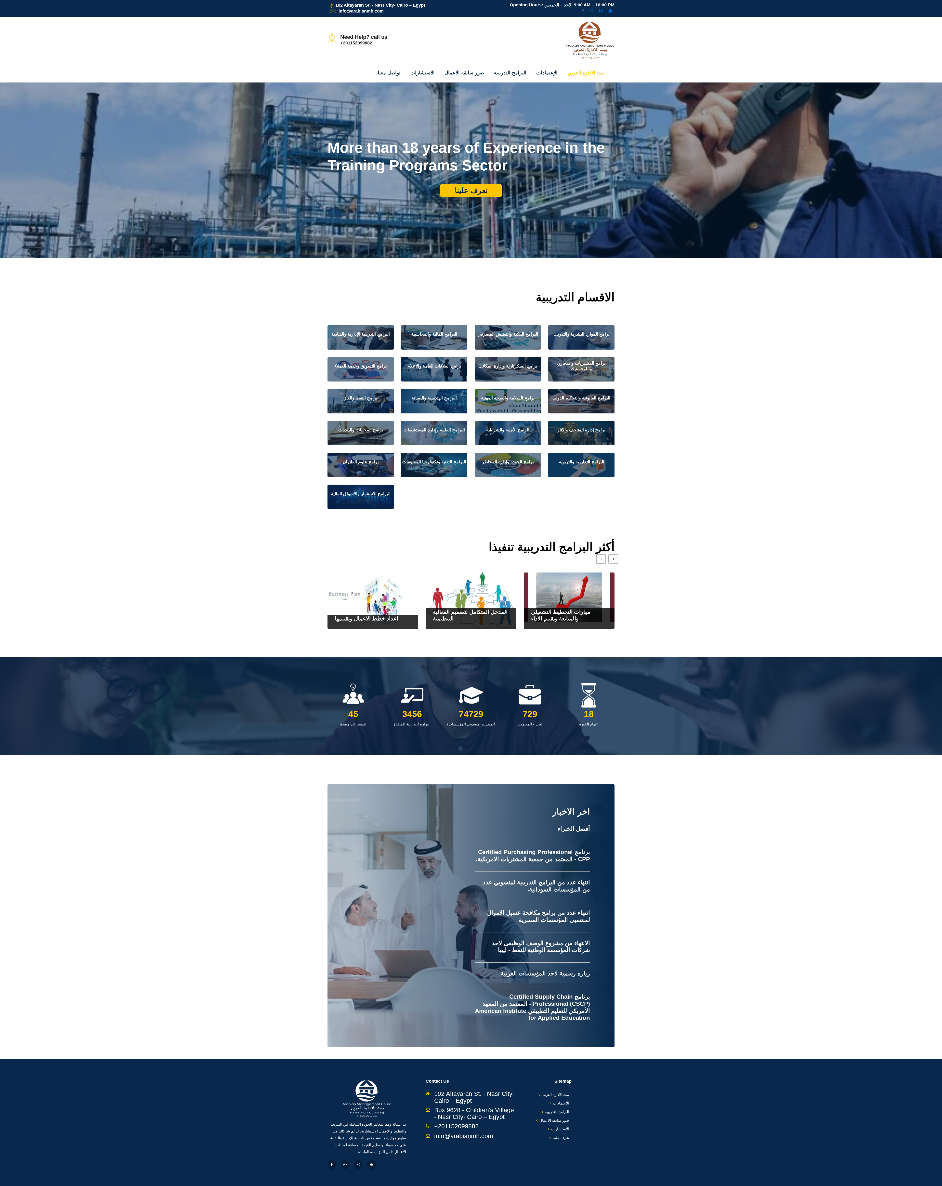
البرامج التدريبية (510, 72)
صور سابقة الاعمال (464, 72)
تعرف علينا (471, 208)
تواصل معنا (389, 72)
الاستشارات (422, 72)
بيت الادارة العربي (586, 72)
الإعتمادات (547, 72)
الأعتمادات (561, 1103)
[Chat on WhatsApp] (591, 11)
